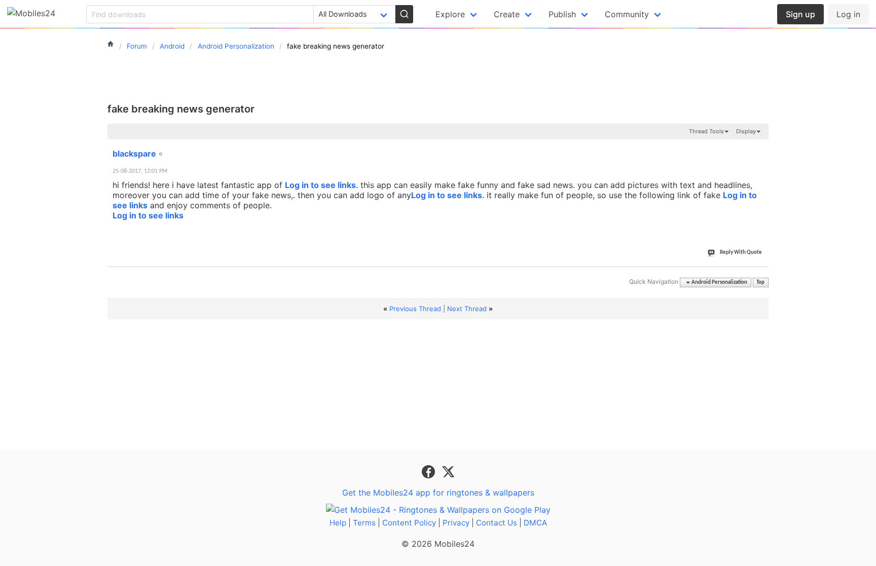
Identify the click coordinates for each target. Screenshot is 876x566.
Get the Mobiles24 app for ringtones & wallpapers (438, 492)
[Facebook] (429, 471)
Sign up (800, 14)
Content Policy (409, 522)
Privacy (456, 522)
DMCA (535, 522)
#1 (760, 148)
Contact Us (496, 522)
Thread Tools (706, 131)
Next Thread (467, 309)
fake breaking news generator (180, 109)
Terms (364, 522)
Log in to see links (320, 185)
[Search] (404, 14)
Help (338, 522)
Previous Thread (415, 309)
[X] (448, 471)
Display (746, 131)
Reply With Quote (741, 252)
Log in (848, 14)
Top (760, 282)
